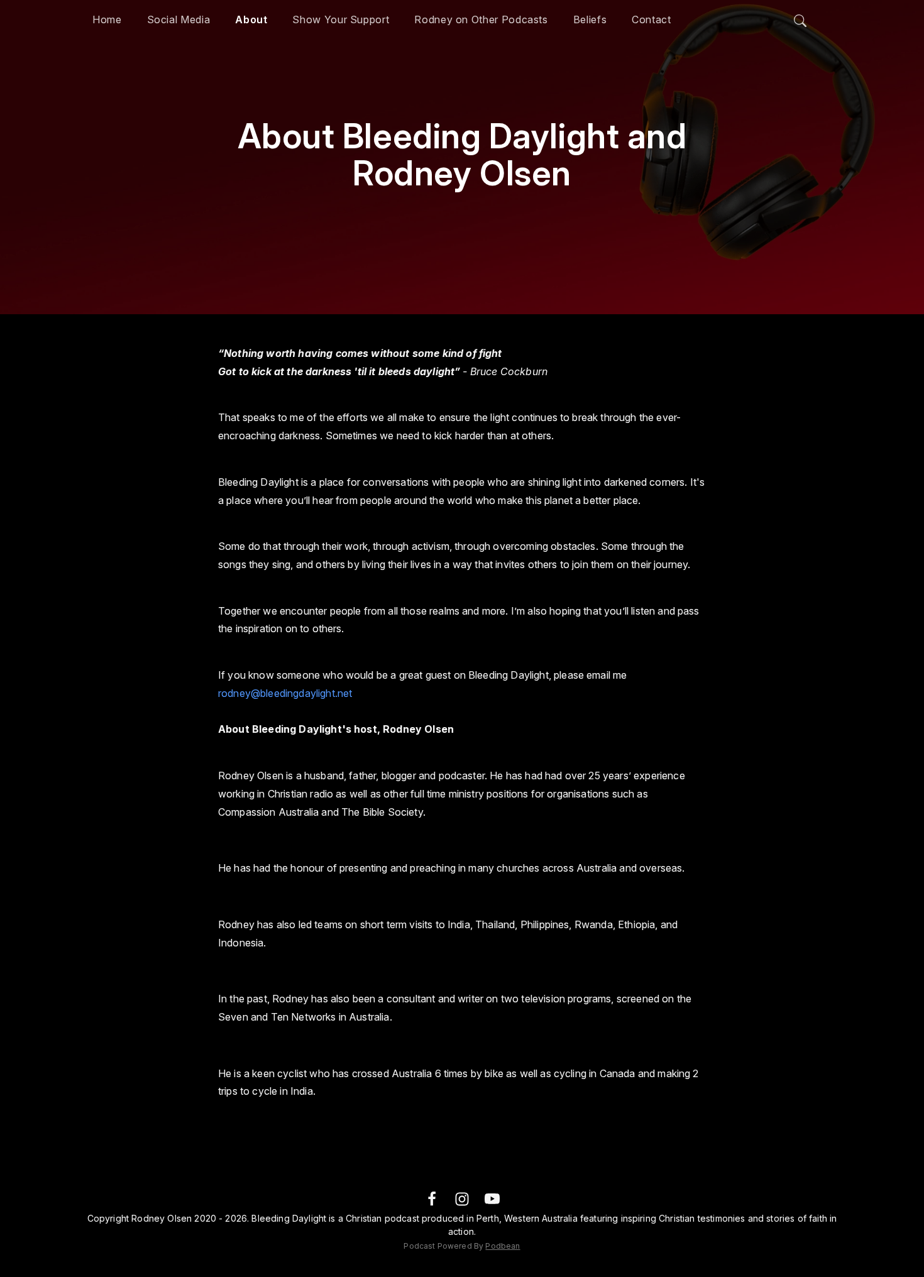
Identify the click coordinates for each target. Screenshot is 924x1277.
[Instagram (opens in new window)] (462, 1198)
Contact (651, 19)
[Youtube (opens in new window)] (492, 1198)
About (251, 19)
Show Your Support (340, 19)
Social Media (179, 19)
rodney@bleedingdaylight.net (285, 693)
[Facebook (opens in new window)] (431, 1198)
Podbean (502, 1246)
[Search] (800, 17)
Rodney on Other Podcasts (480, 19)
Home (107, 19)
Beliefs (590, 19)
